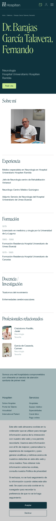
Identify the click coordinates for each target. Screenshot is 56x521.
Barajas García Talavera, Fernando (24, 15)
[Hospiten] (11, 4)
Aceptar (28, 505)
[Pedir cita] (40, 4)
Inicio (3, 15)
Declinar (28, 513)
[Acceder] (46, 4)
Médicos (9, 15)
